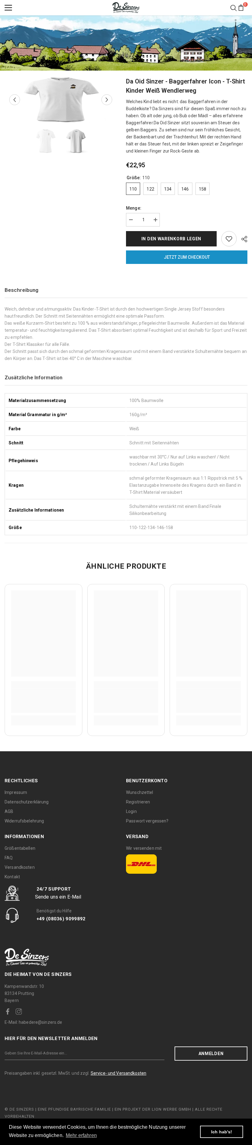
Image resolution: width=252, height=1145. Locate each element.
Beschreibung (21, 290)
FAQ (9, 857)
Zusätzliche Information (33, 377)
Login (131, 811)
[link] (43, 700)
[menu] (8, 7)
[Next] (106, 100)
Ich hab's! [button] (221, 1131)
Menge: (133, 208)
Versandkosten (20, 867)
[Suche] (233, 8)
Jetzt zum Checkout (187, 257)
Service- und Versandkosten (118, 1073)
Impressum (16, 792)
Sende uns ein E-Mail (58, 897)
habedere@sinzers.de (33, 1022)
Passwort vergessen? (147, 820)
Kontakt (12, 876)
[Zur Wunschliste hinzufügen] (229, 238)
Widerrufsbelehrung (24, 820)
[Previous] (14, 100)
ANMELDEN (211, 1053)
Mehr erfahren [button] (81, 1135)
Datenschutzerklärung (27, 801)
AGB (9, 811)
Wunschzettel (139, 792)
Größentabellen (20, 848)
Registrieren (138, 801)
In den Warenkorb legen (171, 238)
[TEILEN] (242, 239)
